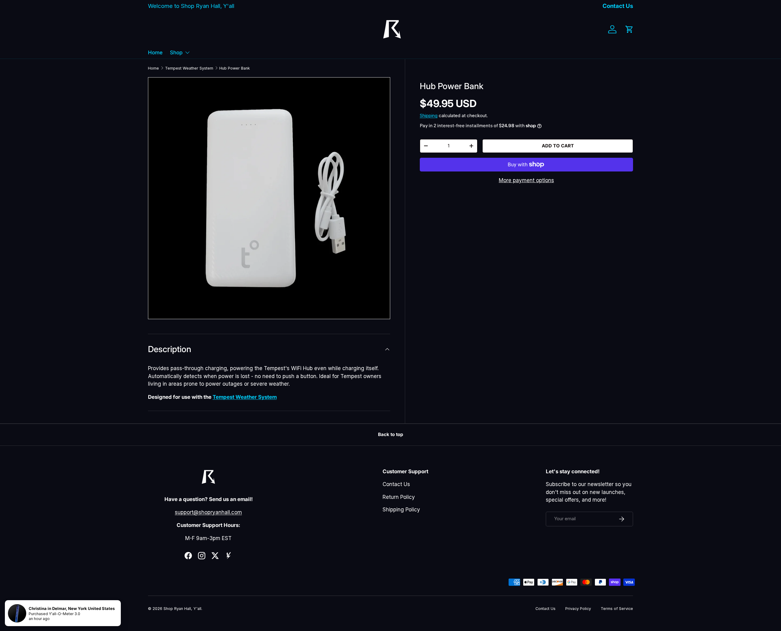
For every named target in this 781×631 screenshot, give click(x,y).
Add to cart (558, 145)
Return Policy (399, 497)
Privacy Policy (578, 608)
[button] (629, 29)
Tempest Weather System (189, 68)
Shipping (428, 115)
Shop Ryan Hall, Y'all (182, 608)
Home (155, 52)
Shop (176, 52)
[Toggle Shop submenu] (187, 52)
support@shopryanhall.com (208, 512)
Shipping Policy (401, 510)
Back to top (390, 434)
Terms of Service (617, 608)
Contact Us (618, 5)
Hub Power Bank (234, 68)
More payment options (526, 180)
